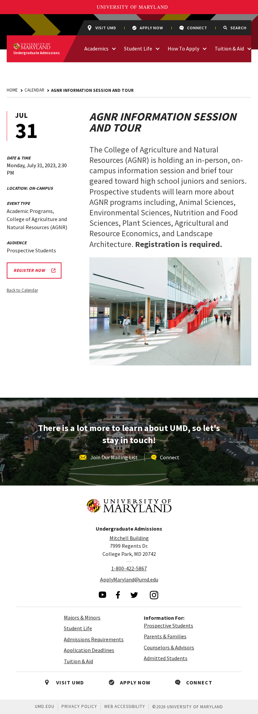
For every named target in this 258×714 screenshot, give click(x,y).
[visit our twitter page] (134, 595)
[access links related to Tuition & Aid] (249, 47)
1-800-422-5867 (129, 568)
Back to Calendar (22, 290)
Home (12, 90)
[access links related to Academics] (114, 47)
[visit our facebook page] (118, 595)
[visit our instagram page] (154, 595)
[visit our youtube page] (102, 595)
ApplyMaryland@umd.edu (129, 579)
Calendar (34, 90)
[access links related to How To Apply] (204, 47)
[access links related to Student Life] (157, 47)
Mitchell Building (129, 538)
